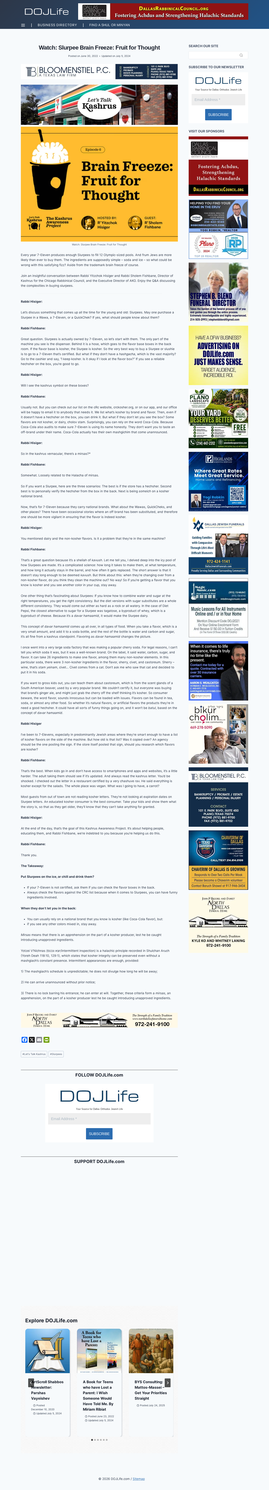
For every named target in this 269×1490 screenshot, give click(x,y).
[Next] (168, 1382)
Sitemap (139, 1479)
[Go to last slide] (31, 1382)
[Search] (241, 55)
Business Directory (57, 25)
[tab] (92, 1440)
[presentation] (47, 1351)
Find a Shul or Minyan (109, 25)
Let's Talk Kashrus (34, 1054)
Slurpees (56, 1054)
